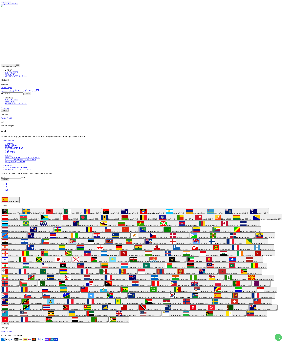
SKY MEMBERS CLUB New (16, 76)
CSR (7, 150)
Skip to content (6, 2)
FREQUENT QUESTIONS (15, 162)
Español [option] (4, 88)
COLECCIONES (11, 72)
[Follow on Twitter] (6, 188)
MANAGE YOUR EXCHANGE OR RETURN (22, 158)
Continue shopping (7, 140)
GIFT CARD (10, 152)
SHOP (9, 70)
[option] (11, 211)
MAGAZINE (10, 74)
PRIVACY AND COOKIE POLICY (18, 170)
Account (6, 108)
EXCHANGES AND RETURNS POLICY (20, 160)
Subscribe (5, 179)
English (4, 80)
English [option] (9, 88)
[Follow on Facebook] (6, 185)
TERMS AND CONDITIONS (16, 168)
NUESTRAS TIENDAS (14, 148)
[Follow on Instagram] (6, 191)
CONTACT (9, 166)
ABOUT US (9, 144)
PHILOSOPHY (11, 146)
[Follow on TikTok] (6, 194)
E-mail (23, 177)
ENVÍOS (8, 156)
